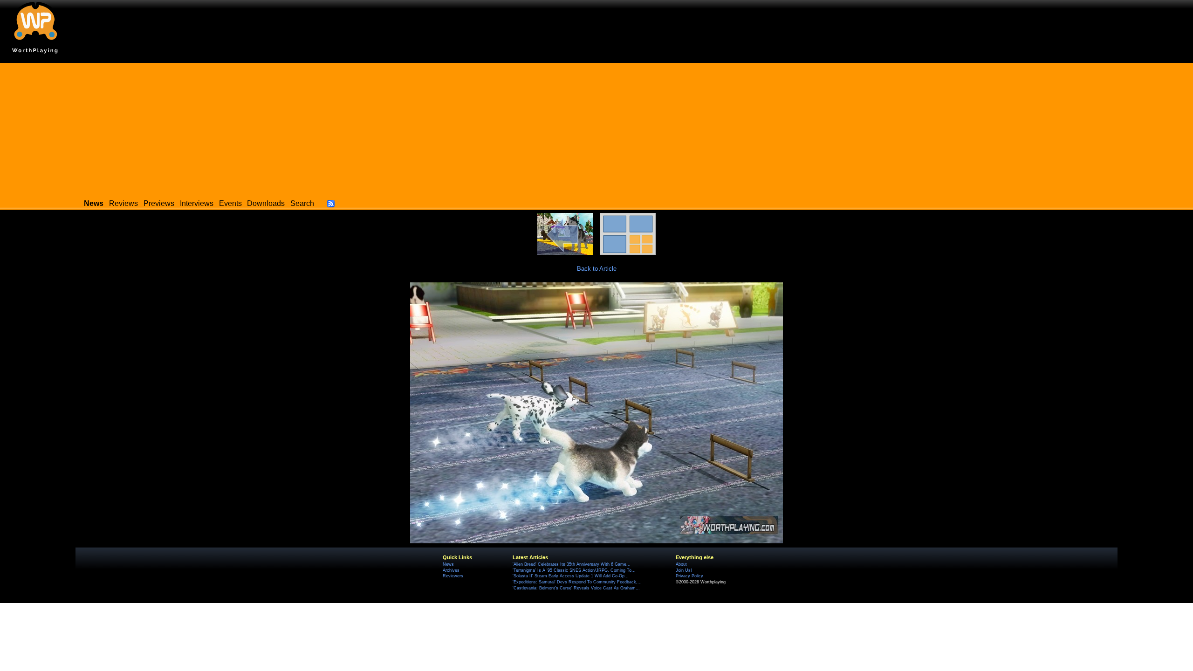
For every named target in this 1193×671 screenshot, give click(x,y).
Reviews (123, 203)
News (448, 564)
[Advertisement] (596, 128)
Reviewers (453, 576)
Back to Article (597, 268)
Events (230, 203)
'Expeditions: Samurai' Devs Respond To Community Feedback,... (577, 582)
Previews (159, 203)
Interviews (196, 203)
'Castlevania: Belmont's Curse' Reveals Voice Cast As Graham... (576, 588)
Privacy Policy (689, 576)
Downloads (266, 203)
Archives (451, 570)
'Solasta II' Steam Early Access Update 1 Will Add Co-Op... (571, 576)
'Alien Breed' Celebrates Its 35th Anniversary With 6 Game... (572, 564)
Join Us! (684, 570)
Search (302, 203)
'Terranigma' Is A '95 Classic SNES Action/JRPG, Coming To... (574, 570)
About (681, 564)
